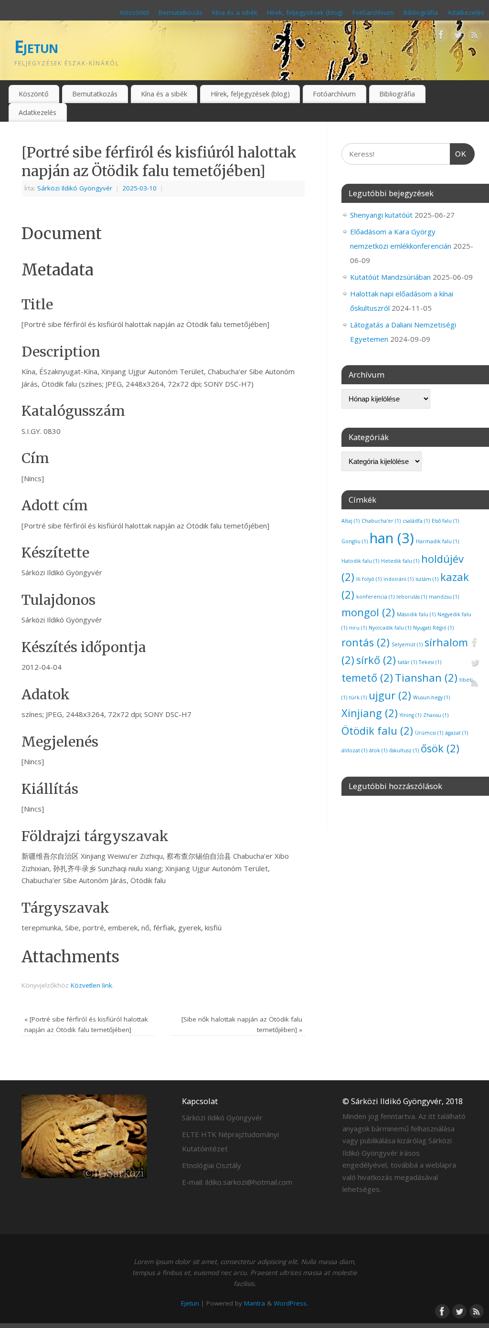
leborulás (411, 596)
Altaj (350, 520)
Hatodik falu (360, 561)
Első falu (445, 520)
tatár (407, 662)
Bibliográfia (421, 12)
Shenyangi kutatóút (381, 215)
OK (458, 153)
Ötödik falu (377, 731)
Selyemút (407, 644)
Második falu (416, 614)
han (392, 538)
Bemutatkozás (180, 12)
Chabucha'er (381, 520)
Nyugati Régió (433, 627)
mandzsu (444, 596)
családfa (416, 520)
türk (358, 697)
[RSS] (475, 37)
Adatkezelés (465, 12)
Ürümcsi (429, 732)
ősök (440, 748)
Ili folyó (369, 579)
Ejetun (36, 46)
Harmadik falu (437, 541)
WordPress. (291, 1303)
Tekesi (430, 662)
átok (378, 750)
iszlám (426, 579)
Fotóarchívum (373, 12)
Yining (410, 715)
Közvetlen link (91, 985)
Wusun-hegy (431, 697)
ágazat (456, 732)
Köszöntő (134, 12)
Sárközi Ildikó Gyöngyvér (74, 188)
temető (367, 678)
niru (358, 627)
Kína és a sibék (234, 12)
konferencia (375, 596)
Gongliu (354, 541)
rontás (365, 642)
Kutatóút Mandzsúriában (390, 277)
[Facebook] (441, 37)
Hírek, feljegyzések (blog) (305, 12)
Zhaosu (435, 715)
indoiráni (398, 579)
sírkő (376, 660)
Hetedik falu (400, 561)
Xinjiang (369, 713)
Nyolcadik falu (390, 627)
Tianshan (426, 678)
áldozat (354, 750)
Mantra (254, 1303)
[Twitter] (458, 37)
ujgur (390, 695)
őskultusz (404, 750)
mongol (368, 612)
